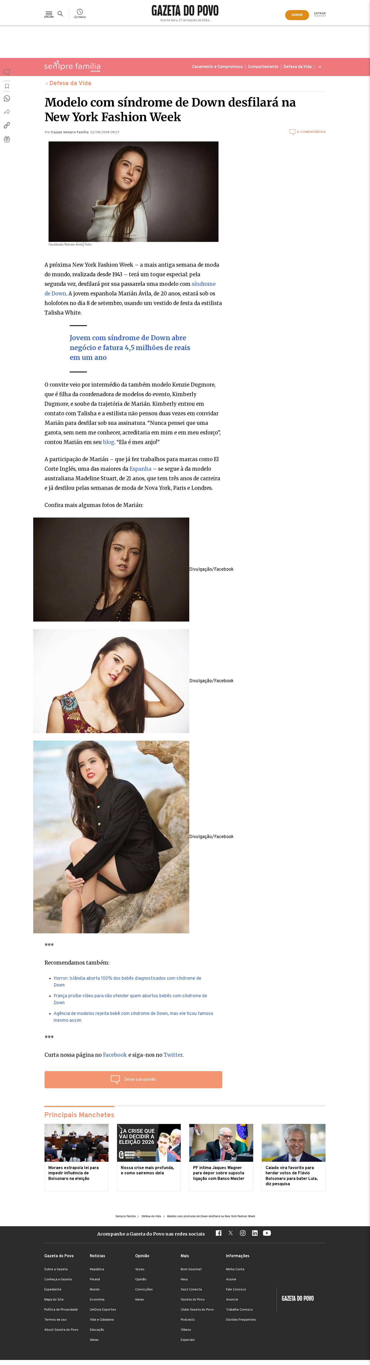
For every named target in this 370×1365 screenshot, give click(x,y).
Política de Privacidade (61, 1310)
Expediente (52, 1290)
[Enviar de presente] (7, 139)
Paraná (95, 1280)
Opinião (140, 1280)
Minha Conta (235, 1270)
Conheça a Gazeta (58, 1280)
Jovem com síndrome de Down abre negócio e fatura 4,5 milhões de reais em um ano (130, 348)
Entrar (320, 14)
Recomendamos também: (77, 963)
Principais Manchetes (79, 1115)
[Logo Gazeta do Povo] (295, 1299)
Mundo (95, 1290)
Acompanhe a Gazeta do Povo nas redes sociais (151, 1234)
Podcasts (188, 1320)
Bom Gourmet (191, 1270)
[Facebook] (218, 1233)
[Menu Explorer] (49, 13)
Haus (184, 1280)
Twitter (173, 1055)
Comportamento (263, 67)
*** (49, 945)
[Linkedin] (255, 1233)
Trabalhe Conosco (239, 1310)
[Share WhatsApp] (7, 98)
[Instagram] (243, 1233)
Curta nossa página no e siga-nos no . (114, 1055)
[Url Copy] (7, 125)
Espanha (141, 469)
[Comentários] (7, 73)
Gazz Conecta (191, 1290)
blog (108, 442)
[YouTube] (267, 1233)
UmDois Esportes (103, 1310)
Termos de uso (55, 1320)
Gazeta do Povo (193, 1300)
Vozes (139, 1270)
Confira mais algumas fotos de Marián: (94, 505)
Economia (97, 1300)
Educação (97, 1330)
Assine (231, 1280)
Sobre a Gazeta (56, 1270)
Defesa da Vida (298, 67)
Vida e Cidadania (102, 1320)
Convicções (144, 1290)
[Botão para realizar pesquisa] (61, 14)
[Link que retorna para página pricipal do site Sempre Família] (72, 66)
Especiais (188, 1340)
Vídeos (186, 1330)
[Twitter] (231, 1233)
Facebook (115, 1055)
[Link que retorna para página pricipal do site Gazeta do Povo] (185, 11)
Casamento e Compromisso (217, 67)
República (97, 1270)
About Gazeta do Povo (61, 1330)
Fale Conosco (236, 1290)
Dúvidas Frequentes (241, 1320)
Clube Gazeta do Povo (197, 1310)
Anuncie (232, 1300)
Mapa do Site (54, 1300)
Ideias (94, 1340)
